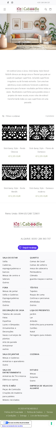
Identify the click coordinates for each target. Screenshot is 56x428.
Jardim (33, 314)
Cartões (33, 328)
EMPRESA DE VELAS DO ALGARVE (41, 387)
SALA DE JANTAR (11, 354)
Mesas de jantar (10, 291)
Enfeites (6, 301)
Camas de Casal (37, 261)
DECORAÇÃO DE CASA (13, 310)
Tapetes (33, 291)
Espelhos (7, 321)
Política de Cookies (35, 412)
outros (6, 349)
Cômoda (34, 275)
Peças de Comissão (11, 389)
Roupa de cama (37, 294)
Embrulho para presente (41, 324)
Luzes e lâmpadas (11, 324)
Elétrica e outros (10, 379)
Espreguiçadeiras (11, 298)
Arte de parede (10, 342)
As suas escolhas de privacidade (18, 422)
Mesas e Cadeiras (11, 358)
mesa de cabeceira (39, 268)
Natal (32, 331)
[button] (4, 9)
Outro (5, 365)
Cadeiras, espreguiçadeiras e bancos (12, 268)
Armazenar (8, 345)
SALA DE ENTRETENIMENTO (12, 371)
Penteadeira (35, 272)
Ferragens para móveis (41, 335)
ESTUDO (34, 370)
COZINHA (34, 354)
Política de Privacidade (13, 412)
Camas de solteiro (38, 265)
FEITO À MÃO (9, 385)
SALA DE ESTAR (10, 257)
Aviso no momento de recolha (12, 426)
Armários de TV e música (14, 376)
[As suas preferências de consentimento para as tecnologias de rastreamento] (51, 423)
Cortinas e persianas (39, 298)
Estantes (34, 377)
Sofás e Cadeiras (10, 294)
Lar (31, 317)
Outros (6, 282)
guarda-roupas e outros (41, 279)
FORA (5, 287)
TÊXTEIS (34, 287)
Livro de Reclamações (39, 415)
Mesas (33, 373)
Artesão (33, 321)
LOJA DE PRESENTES (39, 310)
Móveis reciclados (11, 400)
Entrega (23, 415)
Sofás (5, 261)
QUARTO (34, 257)
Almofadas (35, 301)
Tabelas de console (12, 314)
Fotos (5, 317)
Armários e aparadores (13, 361)
